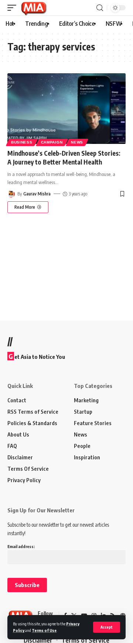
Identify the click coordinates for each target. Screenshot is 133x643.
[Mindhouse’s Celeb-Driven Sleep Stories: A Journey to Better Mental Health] (66, 108)
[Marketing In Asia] (33, 7)
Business (22, 142)
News (77, 142)
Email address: (21, 546)
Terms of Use (44, 630)
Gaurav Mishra (37, 194)
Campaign (52, 142)
